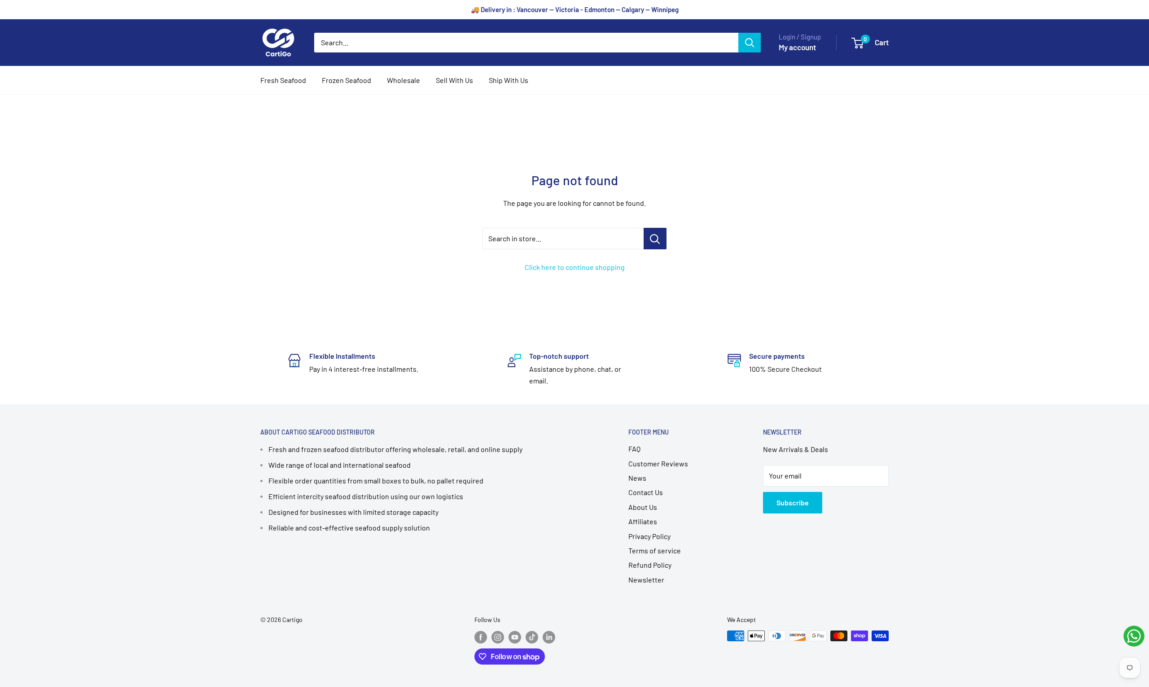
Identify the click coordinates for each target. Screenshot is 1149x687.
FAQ (634, 448)
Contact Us (645, 492)
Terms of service (654, 550)
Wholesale (403, 80)
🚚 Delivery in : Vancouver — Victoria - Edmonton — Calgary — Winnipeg (575, 9)
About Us (642, 507)
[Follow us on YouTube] (515, 636)
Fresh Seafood (283, 80)
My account (797, 47)
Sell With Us (454, 80)
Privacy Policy (649, 536)
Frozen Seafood (346, 80)
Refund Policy (649, 565)
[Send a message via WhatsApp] (1134, 636)
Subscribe (792, 502)
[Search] (749, 42)
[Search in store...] (655, 238)
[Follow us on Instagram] (497, 636)
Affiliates (642, 521)
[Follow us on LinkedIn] (549, 636)
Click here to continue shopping (575, 267)
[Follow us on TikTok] (532, 636)
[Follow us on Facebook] (480, 636)
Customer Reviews (658, 463)
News (637, 478)
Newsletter (646, 579)
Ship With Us (508, 80)
